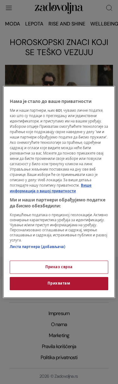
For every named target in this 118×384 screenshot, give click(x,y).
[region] (59, 192)
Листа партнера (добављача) (37, 247)
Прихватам (59, 283)
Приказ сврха (59, 267)
